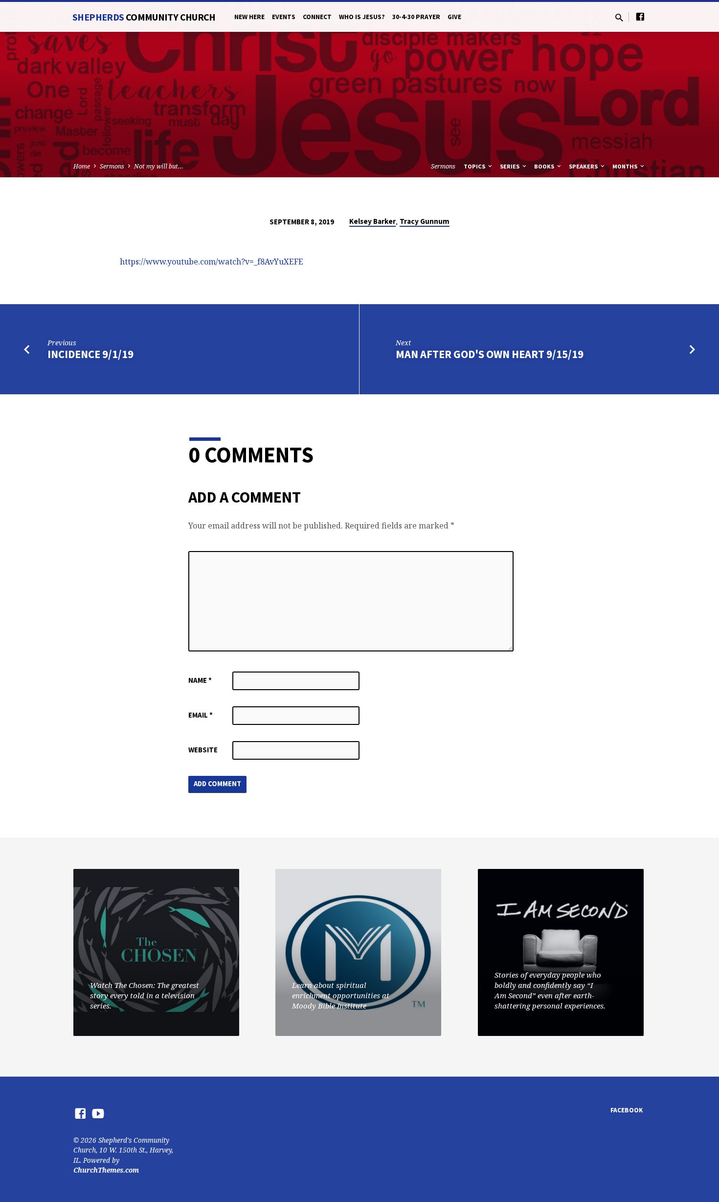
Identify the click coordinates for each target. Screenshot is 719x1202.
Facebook (626, 1110)
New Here (249, 17)
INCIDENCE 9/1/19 (90, 354)
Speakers (584, 166)
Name (200, 680)
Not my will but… (158, 166)
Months (625, 166)
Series (510, 166)
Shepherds (144, 17)
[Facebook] (640, 16)
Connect (317, 17)
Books (545, 166)
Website (203, 749)
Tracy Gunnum (424, 221)
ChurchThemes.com (106, 1170)
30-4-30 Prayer (416, 17)
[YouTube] (98, 1113)
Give (454, 17)
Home (81, 166)
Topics (475, 166)
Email (200, 715)
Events (283, 17)
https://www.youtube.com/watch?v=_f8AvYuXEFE (211, 261)
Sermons (112, 166)
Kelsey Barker (372, 221)
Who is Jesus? (362, 17)
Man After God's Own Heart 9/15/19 (490, 354)
